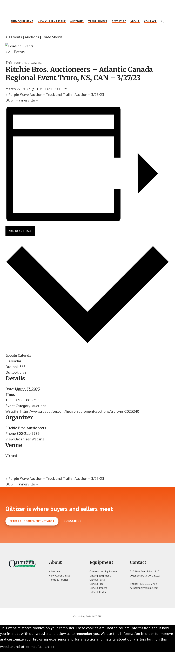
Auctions (32, 37)
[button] (162, 21)
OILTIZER (87, 8)
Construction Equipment (103, 571)
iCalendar (13, 361)
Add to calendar (20, 231)
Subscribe (73, 521)
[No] (61, 647)
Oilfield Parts (97, 579)
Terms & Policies (58, 579)
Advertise (54, 571)
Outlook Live (15, 372)
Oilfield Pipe (97, 583)
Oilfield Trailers (98, 588)
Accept (49, 647)
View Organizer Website (24, 439)
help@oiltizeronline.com (144, 588)
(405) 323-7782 (148, 583)
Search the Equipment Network (32, 521)
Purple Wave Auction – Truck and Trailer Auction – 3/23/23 (54, 94)
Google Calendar (19, 355)
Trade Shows (52, 37)
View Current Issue (59, 575)
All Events (13, 37)
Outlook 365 (15, 366)
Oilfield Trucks (98, 592)
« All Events (15, 51)
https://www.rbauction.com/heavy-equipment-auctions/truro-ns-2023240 (79, 411)
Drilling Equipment (100, 575)
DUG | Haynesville (21, 100)
